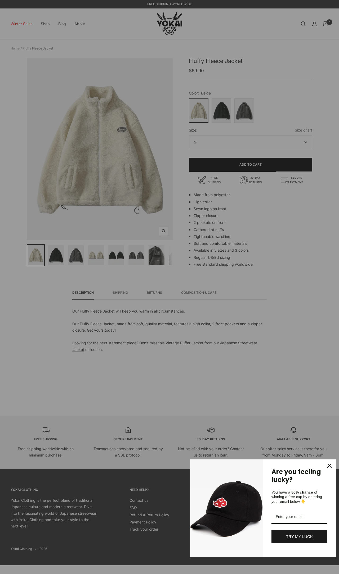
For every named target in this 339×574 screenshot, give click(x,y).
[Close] (329, 465)
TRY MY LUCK (299, 536)
